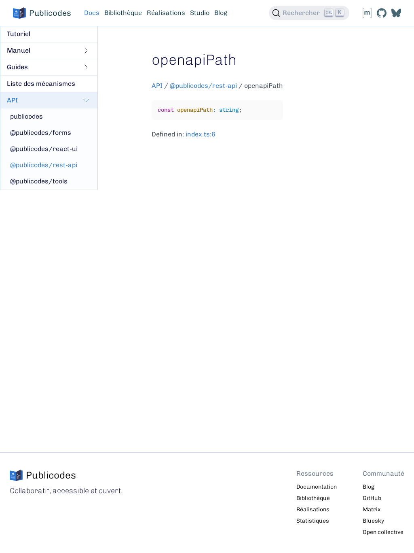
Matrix (371, 509)
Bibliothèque (123, 13)
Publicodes (50, 13)
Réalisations (166, 13)
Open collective (383, 532)
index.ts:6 (200, 134)
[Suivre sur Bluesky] (396, 13)
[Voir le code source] (382, 13)
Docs (91, 13)
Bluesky (373, 520)
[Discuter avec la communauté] (367, 13)
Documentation (316, 486)
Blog (220, 13)
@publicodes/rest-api (203, 85)
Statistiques (312, 520)
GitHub (372, 498)
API (157, 85)
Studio (199, 13)
